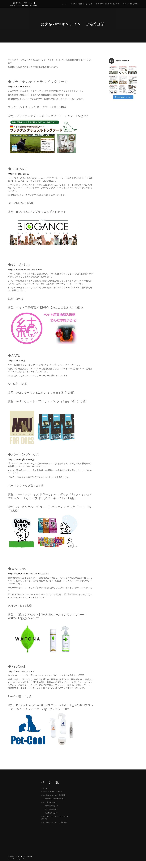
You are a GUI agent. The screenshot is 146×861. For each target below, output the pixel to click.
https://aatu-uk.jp (16, 360)
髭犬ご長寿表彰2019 (51, 809)
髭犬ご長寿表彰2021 (130, 4)
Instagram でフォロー (124, 97)
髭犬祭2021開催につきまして (81, 4)
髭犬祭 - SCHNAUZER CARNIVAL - (24, 5)
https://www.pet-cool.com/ (21, 671)
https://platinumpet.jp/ (19, 86)
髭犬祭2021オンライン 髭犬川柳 (54, 795)
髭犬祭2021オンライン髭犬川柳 (107, 4)
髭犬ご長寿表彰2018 (51, 813)
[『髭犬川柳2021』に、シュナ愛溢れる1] (123, 70)
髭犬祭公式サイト (24, 3)
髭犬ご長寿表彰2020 (51, 806)
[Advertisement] (23, 811)
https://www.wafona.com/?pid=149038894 (28, 573)
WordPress (23, 859)
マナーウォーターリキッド (22, 597)
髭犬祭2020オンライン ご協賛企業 (55, 822)
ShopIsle (10, 859)
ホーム (64, 4)
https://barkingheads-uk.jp (21, 459)
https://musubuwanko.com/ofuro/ (25, 269)
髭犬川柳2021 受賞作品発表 (54, 799)
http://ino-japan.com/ (18, 173)
